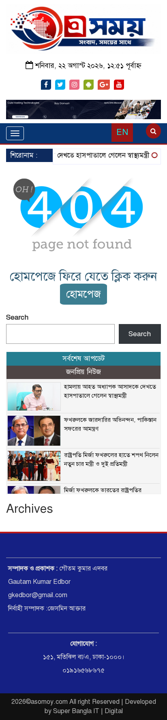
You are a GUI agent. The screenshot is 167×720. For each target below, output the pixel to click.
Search (17, 317)
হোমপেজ (83, 294)
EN (122, 132)
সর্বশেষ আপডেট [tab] (83, 358)
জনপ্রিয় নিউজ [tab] (83, 372)
